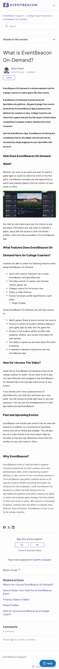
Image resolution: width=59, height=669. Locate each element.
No (37, 545)
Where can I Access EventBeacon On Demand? (28, 584)
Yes (21, 545)
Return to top (10, 570)
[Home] (20, 6)
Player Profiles (11, 605)
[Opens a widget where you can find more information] (47, 663)
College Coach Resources (39, 15)
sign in (13, 639)
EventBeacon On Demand (15, 19)
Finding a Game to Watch (16, 599)
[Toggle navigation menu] (54, 5)
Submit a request (42, 559)
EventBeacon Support (13, 15)
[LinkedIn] (13, 527)
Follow (9, 77)
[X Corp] (8, 527)
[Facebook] (4, 527)
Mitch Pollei (17, 68)
